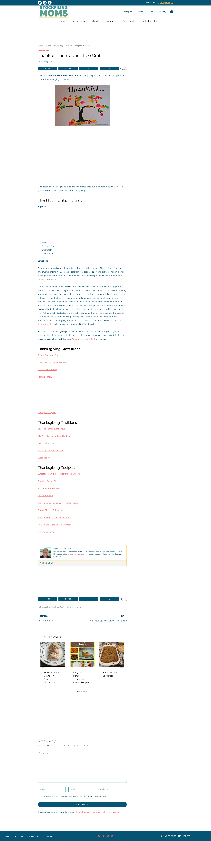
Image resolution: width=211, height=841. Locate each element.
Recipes (128, 12)
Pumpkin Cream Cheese (49, 481)
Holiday (162, 12)
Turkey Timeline (45, 324)
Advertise (18, 836)
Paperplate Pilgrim (46, 412)
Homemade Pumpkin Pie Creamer (54, 525)
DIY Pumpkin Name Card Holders (54, 436)
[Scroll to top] (206, 832)
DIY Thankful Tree (46, 443)
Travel (141, 12)
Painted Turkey (45, 377)
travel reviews (78, 554)
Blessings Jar (44, 458)
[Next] (121, 666)
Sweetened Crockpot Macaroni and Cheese (59, 474)
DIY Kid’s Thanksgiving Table (51, 429)
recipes (70, 554)
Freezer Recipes (130, 21)
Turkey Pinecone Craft (48, 355)
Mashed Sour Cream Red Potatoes (54, 517)
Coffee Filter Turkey (47, 369)
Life (151, 12)
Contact (48, 836)
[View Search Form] (171, 11)
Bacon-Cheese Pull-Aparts (51, 510)
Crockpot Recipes (166, 3)
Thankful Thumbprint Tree (50, 450)
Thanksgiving (58, 46)
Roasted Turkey (45, 496)
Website (104, 789)
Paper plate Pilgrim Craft (83, 339)
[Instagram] (45, 3)
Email (72, 789)
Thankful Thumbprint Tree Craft (51, 607)
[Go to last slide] (43, 666)
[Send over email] (109, 68)
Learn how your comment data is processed (97, 812)
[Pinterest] (50, 3)
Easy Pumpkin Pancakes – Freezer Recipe (58, 503)
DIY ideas (96, 21)
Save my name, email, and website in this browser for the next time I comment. (73, 796)
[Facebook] (40, 3)
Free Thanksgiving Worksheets (53, 362)
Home (40, 46)
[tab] (77, 691)
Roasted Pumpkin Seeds (50, 488)
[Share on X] (88, 68)
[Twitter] (46, 563)
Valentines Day (150, 21)
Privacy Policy (34, 836)
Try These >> (59, 21)
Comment (44, 753)
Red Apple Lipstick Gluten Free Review (108, 618)
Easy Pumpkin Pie (46, 532)
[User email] (52, 563)
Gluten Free (112, 21)
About (7, 836)
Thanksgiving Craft (74, 607)
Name (42, 789)
